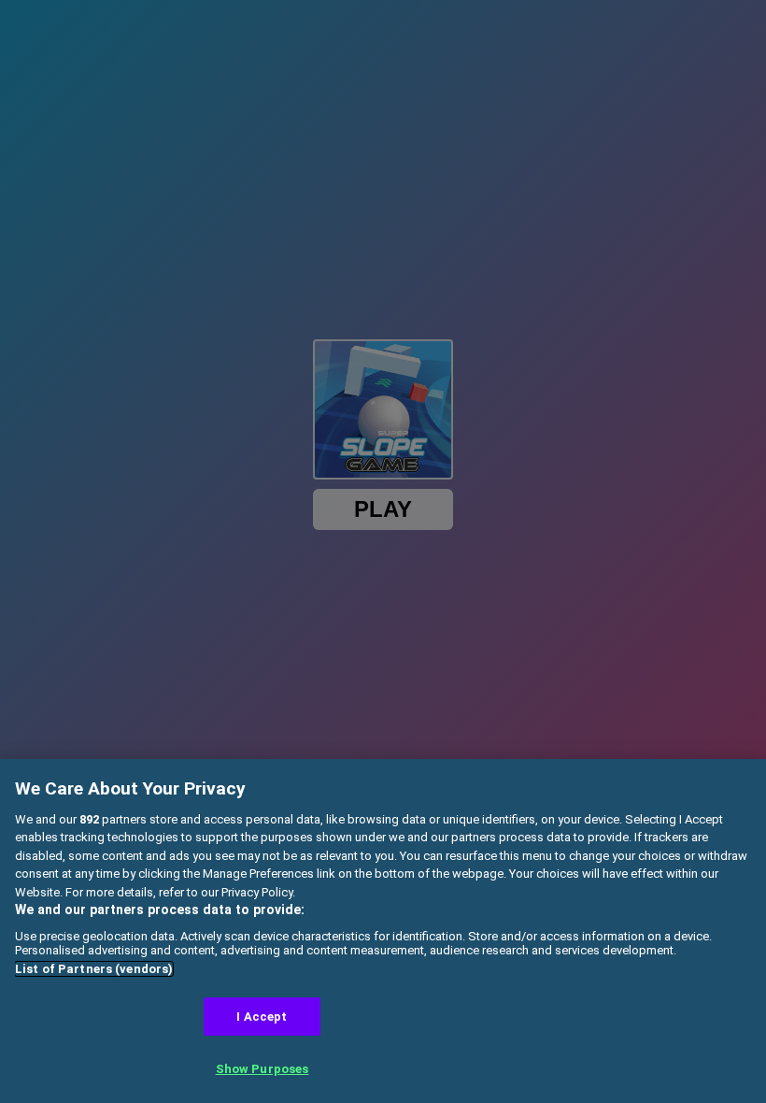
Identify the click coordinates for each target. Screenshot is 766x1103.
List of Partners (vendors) (94, 969)
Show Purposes (262, 1069)
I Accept (261, 1017)
